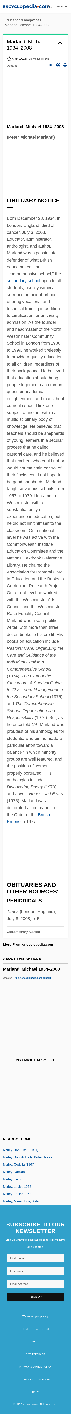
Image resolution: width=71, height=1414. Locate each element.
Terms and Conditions (35, 1379)
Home (25, 1329)
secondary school (23, 280)
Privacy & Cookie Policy (35, 1367)
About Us (42, 1329)
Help (35, 1341)
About (33, 978)
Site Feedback (35, 1354)
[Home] (26, 6)
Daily (35, 1392)
